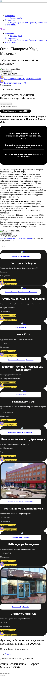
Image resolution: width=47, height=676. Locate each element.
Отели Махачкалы (25, 238)
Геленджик (14, 537)
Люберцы (14, 256)
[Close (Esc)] (1, 673)
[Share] (4, 673)
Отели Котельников (24, 256)
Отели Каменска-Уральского (27, 292)
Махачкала (11, 238)
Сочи (24, 394)
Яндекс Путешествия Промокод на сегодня (28, 22)
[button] (23, 29)
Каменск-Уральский (11, 292)
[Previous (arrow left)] (1, 675)
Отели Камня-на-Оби (26, 501)
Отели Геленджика (24, 537)
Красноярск (29, 359)
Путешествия (10, 20)
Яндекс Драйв (16, 18)
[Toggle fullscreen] (6, 673)
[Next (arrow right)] (4, 675)
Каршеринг (10, 16)
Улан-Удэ (26, 607)
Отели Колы (22, 327)
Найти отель (10, 25)
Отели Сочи (18, 394)
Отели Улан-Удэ (17, 607)
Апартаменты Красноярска (16, 359)
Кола (16, 327)
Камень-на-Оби (13, 501)
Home (2, 238)
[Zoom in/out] (9, 673)
